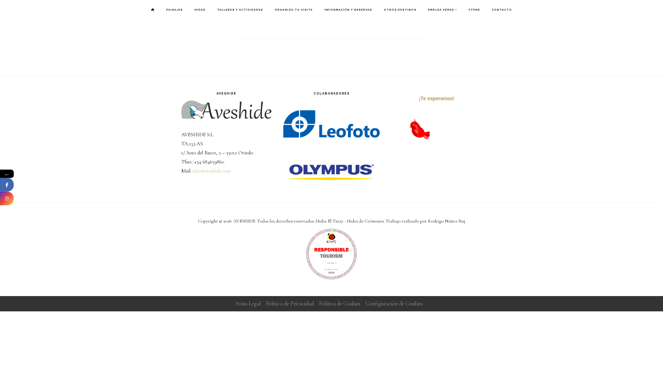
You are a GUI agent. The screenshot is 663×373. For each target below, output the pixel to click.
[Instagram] (7, 198)
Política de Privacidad (290, 303)
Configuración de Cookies (394, 303)
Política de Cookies (340, 303)
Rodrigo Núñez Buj (446, 221)
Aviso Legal (248, 303)
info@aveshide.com (211, 171)
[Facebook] (7, 184)
